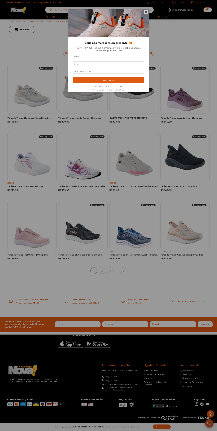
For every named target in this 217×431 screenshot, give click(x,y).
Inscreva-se (108, 80)
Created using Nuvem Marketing (108, 90)
